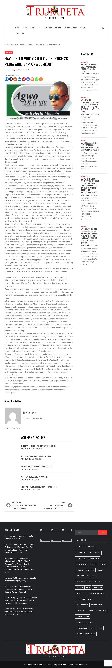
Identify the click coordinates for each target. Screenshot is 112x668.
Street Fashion (96, 605)
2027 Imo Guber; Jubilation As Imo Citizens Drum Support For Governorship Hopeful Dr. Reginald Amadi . (21, 589)
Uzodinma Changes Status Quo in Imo (35, 476)
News (17, 27)
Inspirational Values (84, 582)
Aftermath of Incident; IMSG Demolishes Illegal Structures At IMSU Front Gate (89, 68)
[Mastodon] (28, 79)
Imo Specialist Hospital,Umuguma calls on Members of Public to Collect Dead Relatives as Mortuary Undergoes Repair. (89, 106)
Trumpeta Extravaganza (31, 27)
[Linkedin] (19, 79)
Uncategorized (82, 628)
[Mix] (32, 79)
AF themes (83, 664)
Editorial (93, 564)
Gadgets (100, 570)
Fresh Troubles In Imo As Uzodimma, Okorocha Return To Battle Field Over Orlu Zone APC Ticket (19, 612)
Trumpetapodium (70, 27)
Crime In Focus (94, 558)
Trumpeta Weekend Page (52, 27)
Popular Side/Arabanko (96, 593)
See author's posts (34, 418)
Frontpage (90, 570)
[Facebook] (7, 79)
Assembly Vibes (94, 553)
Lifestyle (80, 587)
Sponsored (81, 599)
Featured (80, 570)
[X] (11, 79)
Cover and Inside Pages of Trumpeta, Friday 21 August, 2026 (19, 537)
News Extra (84, 62)
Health (94, 576)
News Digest (97, 587)
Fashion (103, 564)
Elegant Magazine (70, 664)
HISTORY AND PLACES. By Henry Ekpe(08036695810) (39, 446)
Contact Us (19, 33)
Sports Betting (82, 605)
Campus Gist (81, 558)
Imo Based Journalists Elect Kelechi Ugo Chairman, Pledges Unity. (89, 145)
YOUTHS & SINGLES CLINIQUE (86, 634)
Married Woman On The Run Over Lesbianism (24, 505)
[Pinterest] (24, 79)
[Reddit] (15, 79)
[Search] (103, 28)
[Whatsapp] (36, 79)
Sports (83, 27)
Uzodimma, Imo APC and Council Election (36, 456)
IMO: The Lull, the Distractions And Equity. (36, 466)
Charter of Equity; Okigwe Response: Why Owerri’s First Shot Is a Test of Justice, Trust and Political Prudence (21, 600)
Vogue (100, 628)
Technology (81, 611)
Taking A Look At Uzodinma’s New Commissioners (39, 487)
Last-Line (9, 52)
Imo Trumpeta (12, 70)
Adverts (79, 547)
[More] (41, 79)
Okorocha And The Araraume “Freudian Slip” (55, 505)
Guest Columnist (83, 576)
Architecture (81, 553)
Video (92, 628)
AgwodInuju (90, 547)
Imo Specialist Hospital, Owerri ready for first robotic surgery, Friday (21, 579)
